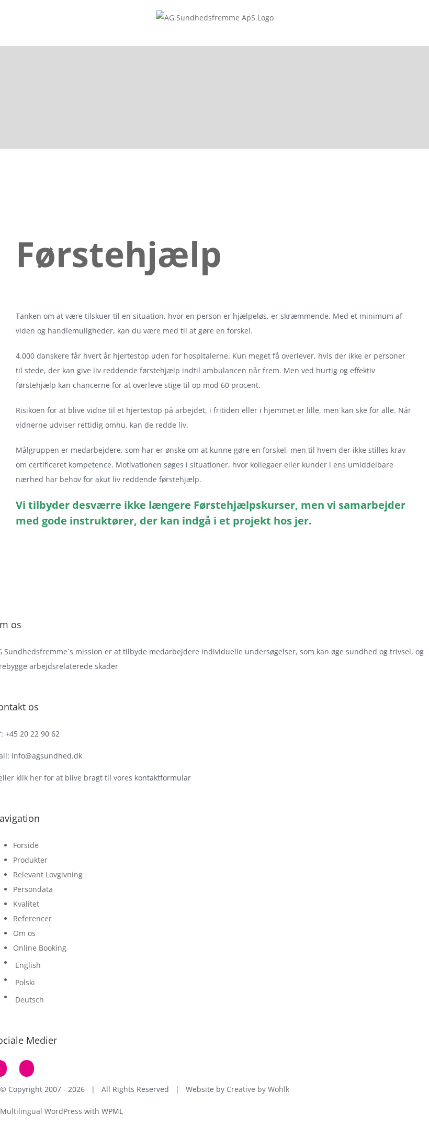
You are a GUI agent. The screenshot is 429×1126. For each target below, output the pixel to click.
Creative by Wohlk (258, 1089)
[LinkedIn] (26, 1068)
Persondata (33, 889)
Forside (26, 845)
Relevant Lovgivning (48, 874)
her (36, 778)
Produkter (30, 860)
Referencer (32, 918)
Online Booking (39, 948)
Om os (24, 933)
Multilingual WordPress (41, 1111)
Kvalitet (26, 904)
